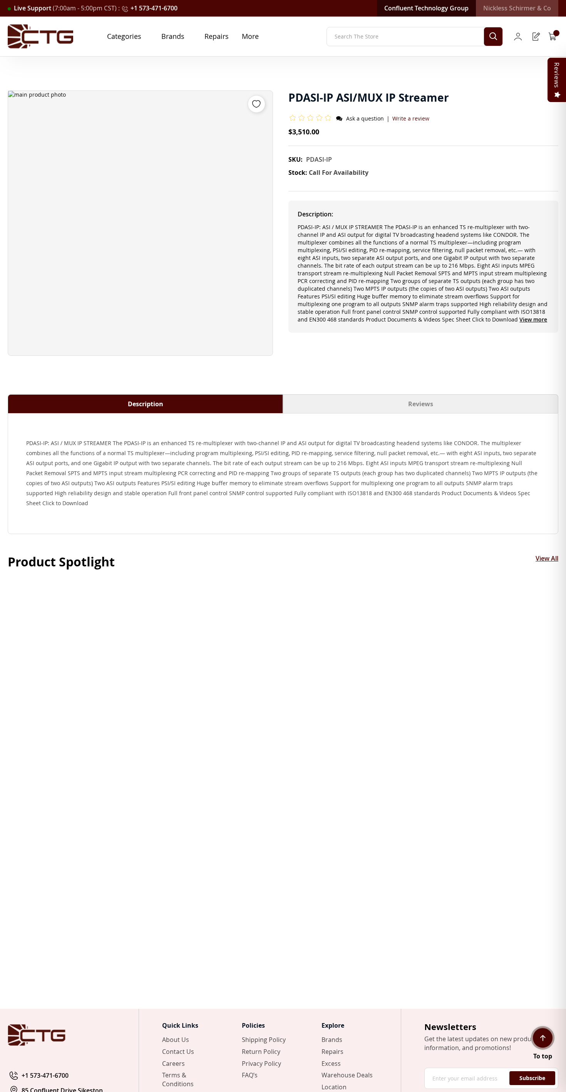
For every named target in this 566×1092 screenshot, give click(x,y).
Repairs (332, 1051)
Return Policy (261, 1051)
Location (334, 1087)
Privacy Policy (261, 1063)
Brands (332, 1039)
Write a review (410, 118)
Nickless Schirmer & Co (517, 8)
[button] (312, 118)
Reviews (420, 404)
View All (547, 558)
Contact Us (178, 1051)
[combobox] (415, 36)
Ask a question (365, 118)
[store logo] (40, 36)
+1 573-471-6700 (154, 8)
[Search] (493, 36)
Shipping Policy (264, 1039)
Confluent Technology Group (426, 8)
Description (145, 404)
